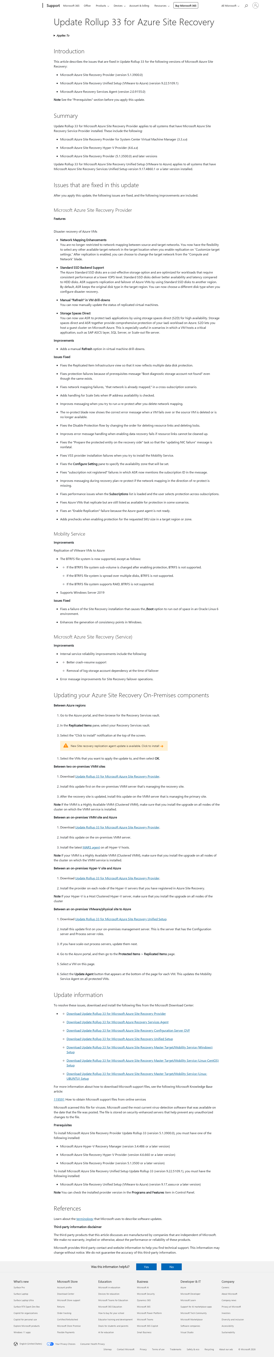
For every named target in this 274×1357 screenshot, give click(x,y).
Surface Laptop (21, 1293)
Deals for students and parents (113, 1325)
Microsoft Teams (145, 1319)
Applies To (63, 35)
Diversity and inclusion (233, 1319)
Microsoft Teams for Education (113, 1300)
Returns (61, 1306)
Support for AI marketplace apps (196, 1306)
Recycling (209, 1349)
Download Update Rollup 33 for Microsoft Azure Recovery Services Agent (117, 1022)
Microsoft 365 (71, 5)
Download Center (65, 1293)
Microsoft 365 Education (110, 1306)
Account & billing (139, 5)
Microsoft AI (143, 1287)
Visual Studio (187, 1332)
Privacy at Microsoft (231, 1306)
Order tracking (64, 1313)
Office (87, 5)
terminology (84, 1219)
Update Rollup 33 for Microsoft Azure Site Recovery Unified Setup (120, 919)
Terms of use (158, 1349)
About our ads (226, 1349)
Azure (183, 1287)
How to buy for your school (111, 1313)
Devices (118, 5)
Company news (229, 1300)
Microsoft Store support (68, 1300)
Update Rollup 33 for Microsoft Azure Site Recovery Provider (117, 776)
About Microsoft (229, 1293)
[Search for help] (246, 5)
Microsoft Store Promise (69, 1325)
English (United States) (31, 1343)
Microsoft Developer (190, 1293)
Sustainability (228, 1332)
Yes (146, 1267)
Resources (160, 5)
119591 (59, 1099)
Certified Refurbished (67, 1319)
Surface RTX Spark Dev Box (27, 1306)
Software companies (190, 1325)
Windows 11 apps (22, 1332)
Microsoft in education (109, 1287)
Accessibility (228, 1325)
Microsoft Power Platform (149, 1313)
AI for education (106, 1332)
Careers (225, 1287)
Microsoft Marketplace (192, 1319)
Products (101, 5)
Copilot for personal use (25, 1319)
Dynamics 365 (144, 1300)
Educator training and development (115, 1319)
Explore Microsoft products (27, 1325)
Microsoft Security (146, 1293)
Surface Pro (19, 1287)
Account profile (64, 1287)
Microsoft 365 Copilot (147, 1325)
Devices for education (108, 1293)
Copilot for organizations (26, 1313)
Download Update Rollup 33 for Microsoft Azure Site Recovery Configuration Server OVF (128, 1030)
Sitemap (108, 1349)
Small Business (144, 1332)
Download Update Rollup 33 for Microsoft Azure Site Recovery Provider (116, 1013)
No (171, 1267)
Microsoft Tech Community (194, 1313)
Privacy (143, 1349)
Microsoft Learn (188, 1300)
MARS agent (91, 847)
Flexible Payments (66, 1332)
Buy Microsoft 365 (185, 5)
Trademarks (175, 1349)
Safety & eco (193, 1349)
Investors (226, 1313)
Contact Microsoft (125, 1349)
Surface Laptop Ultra (24, 1300)
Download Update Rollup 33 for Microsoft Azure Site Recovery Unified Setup (120, 1039)
